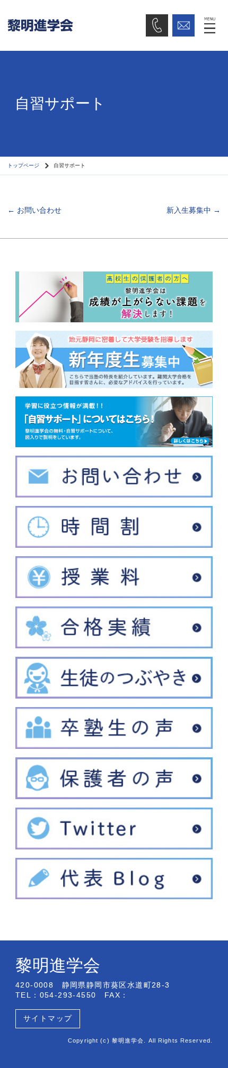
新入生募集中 (193, 210)
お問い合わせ (34, 210)
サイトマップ (47, 1018)
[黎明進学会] (72, 25)
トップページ (23, 165)
